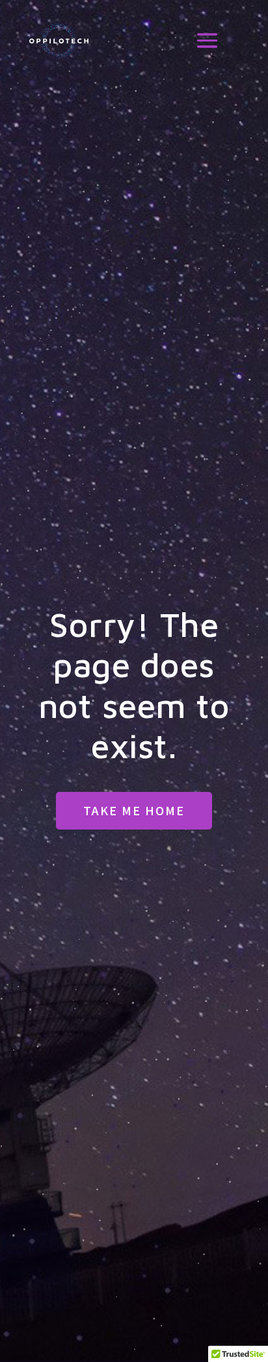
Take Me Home (134, 810)
